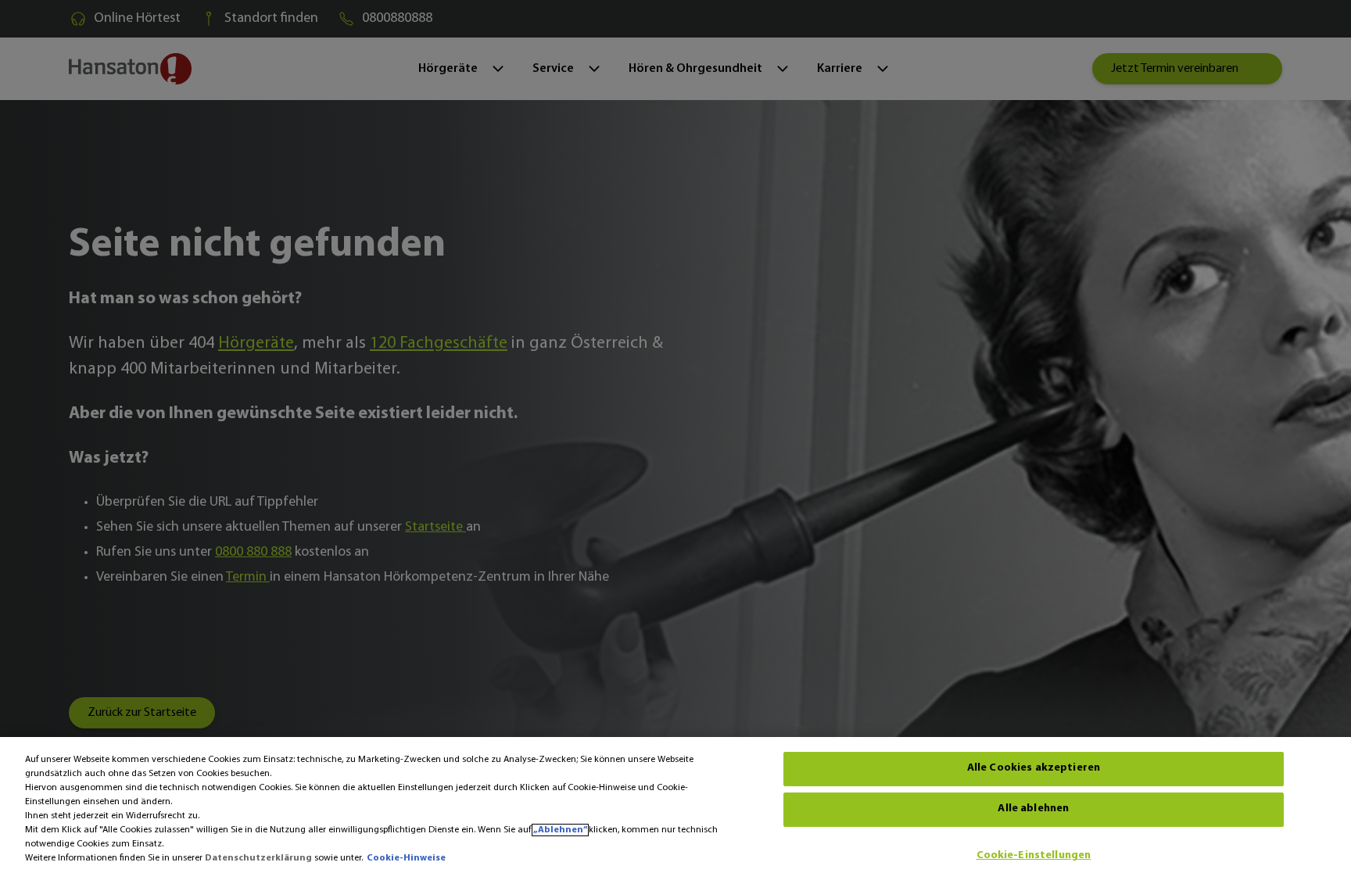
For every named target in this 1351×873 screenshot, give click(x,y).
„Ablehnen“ (560, 830)
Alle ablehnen (1033, 809)
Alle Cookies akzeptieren (1033, 769)
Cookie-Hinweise (406, 858)
